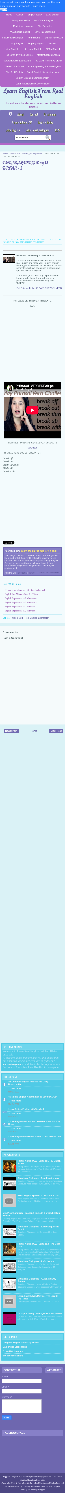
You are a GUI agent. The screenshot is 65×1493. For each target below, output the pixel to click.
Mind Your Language (23, 26)
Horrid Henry (34, 37)
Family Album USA (21, 20)
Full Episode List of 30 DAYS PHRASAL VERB (39, 288)
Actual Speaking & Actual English (44, 66)
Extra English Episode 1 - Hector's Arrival (39, 1195)
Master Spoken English (48, 55)
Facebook (22, 573)
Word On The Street (14, 66)
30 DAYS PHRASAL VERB (49, 60)
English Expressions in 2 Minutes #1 (20, 610)
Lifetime (52, 43)
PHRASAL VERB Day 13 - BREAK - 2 (27, 166)
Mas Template (54, 1486)
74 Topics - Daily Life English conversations (40, 1313)
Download (32, 448)
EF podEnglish (53, 49)
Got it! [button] (3, 9)
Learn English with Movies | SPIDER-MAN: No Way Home (34, 1122)
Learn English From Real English (33, 94)
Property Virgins (36, 43)
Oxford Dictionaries (13, 1351)
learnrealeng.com (12, 1064)
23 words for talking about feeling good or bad (25, 590)
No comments (36, 242)
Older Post (56, 731)
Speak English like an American (43, 72)
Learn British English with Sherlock (26, 1109)
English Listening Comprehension (32, 78)
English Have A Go (54, 37)
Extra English (52, 14)
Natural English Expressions (17, 60)
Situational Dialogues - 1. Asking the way (38, 1178)
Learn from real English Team (39, 551)
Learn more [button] (38, 5)
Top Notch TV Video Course (19, 55)
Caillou (19, 14)
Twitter (31, 573)
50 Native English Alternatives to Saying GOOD (32, 1097)
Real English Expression (32, 154)
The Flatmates (45, 26)
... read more (14, 1088)
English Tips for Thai (21, 1477)
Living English (16, 43)
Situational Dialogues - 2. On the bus (36, 1261)
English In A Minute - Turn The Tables (21, 594)
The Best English (14, 72)
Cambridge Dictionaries (15, 1347)
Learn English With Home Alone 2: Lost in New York (34, 1136)
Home (9, 14)
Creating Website (30, 1486)
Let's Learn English (32, 49)
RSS (57, 130)
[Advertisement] (32, 204)
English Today (35, 14)
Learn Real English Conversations (32, 83)
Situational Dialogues (12, 37)
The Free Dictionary (13, 1355)
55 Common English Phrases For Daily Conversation (28, 1082)
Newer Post (11, 731)
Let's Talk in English (43, 20)
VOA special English (20, 32)
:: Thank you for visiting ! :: (49, 573)
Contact (33, 114)
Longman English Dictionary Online (21, 1342)
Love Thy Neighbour (45, 32)
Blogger (41, 1490)
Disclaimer (50, 114)
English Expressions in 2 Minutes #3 (20, 602)
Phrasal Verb (15, 154)
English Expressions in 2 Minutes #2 (20, 606)
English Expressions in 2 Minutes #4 (20, 598)
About (20, 114)
